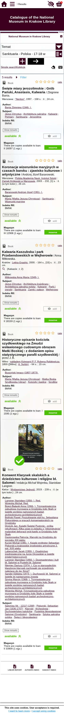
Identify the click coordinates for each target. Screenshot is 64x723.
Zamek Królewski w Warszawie (18, 181)
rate (60, 82)
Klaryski (29, 608)
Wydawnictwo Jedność (23, 489)
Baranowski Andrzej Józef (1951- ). (24, 192)
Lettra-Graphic (20, 262)
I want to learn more (19, 711)
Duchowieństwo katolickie (18, 611)
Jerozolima (35, 116)
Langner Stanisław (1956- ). (23, 500)
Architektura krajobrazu (35, 284)
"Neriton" (20, 99)
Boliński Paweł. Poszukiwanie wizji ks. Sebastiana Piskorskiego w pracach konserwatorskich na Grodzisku (31, 520)
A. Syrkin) (23, 364)
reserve (53, 147)
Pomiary (9, 116)
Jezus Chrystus (13, 114)
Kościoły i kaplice (37, 382)
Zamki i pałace (36, 289)
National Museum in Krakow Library (29, 36)
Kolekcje (20, 67)
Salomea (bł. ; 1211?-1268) (19, 605)
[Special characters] (60, 67)
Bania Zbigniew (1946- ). (18, 107)
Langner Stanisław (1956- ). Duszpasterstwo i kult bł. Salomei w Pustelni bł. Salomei (32, 561)
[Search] (36, 61)
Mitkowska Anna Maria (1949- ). (22, 277)
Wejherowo (52, 289)
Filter (23, 77)
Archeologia (41, 608)
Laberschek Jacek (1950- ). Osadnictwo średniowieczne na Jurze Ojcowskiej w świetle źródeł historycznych (29, 554)
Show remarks (10, 130)
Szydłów (52, 382)
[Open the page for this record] (32, 445)
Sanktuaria (21, 116)
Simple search (8, 67)
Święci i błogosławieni (25, 617)
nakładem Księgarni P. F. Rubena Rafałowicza (34, 361)
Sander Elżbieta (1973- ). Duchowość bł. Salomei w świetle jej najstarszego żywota (32, 575)
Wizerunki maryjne (15, 201)
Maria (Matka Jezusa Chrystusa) (22, 198)
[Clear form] (53, 67)
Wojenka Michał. (17, 503)
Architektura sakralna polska (20, 286)
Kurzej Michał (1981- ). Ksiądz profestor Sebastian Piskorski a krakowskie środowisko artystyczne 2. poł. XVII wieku (32, 545)
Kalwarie (53, 114)
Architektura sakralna (34, 114)
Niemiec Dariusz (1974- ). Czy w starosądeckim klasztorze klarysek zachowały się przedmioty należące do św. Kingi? (30, 568)
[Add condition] (22, 61)
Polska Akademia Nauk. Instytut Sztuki (35, 178)
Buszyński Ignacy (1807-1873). (21, 372)
